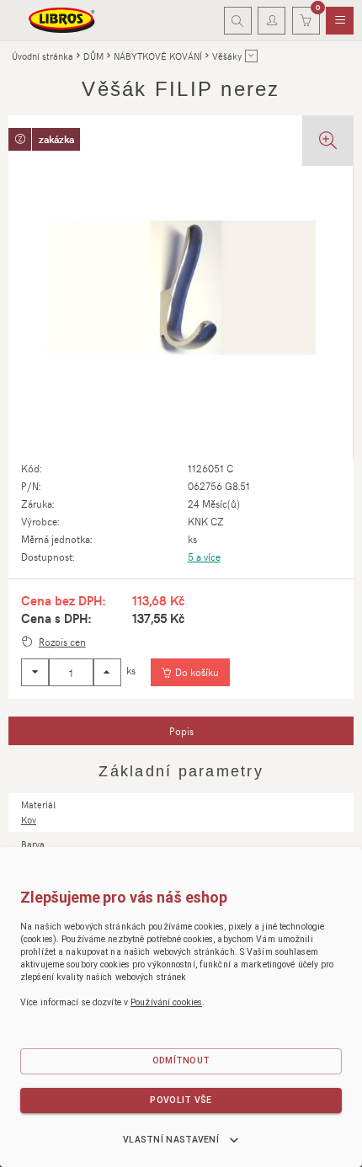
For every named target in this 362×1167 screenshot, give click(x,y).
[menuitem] (340, 21)
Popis (181, 731)
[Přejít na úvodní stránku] (62, 20)
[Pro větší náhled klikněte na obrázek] (180, 287)
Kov (28, 819)
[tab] (181, 731)
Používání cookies (166, 1002)
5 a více (204, 556)
